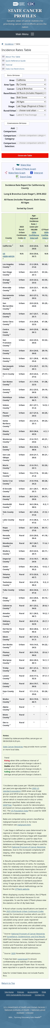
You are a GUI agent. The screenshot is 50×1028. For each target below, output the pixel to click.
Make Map (26, 164)
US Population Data (19, 811)
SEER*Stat (7, 805)
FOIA (44, 992)
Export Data (26, 176)
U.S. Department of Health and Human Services (24, 1007)
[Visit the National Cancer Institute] (19, 2)
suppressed (23, 959)
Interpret (38, 172)
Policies (20, 992)
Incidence (9, 44)
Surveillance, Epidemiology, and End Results (26, 936)
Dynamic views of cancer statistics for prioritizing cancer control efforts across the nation (25, 23)
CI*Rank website (22, 889)
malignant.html (24, 824)
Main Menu (22, 34)
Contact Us (39, 995)
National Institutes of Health (17, 1010)
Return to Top (8, 983)
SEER (13, 953)
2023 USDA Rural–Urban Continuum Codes (25, 911)
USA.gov (29, 1012)
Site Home (9, 992)
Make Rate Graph (16, 172)
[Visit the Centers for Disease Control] (31, 2)
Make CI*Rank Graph (26, 168)
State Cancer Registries (13, 746)
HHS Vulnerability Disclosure (18, 995)
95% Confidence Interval (34, 235)
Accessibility (33, 992)
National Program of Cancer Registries (29, 847)
